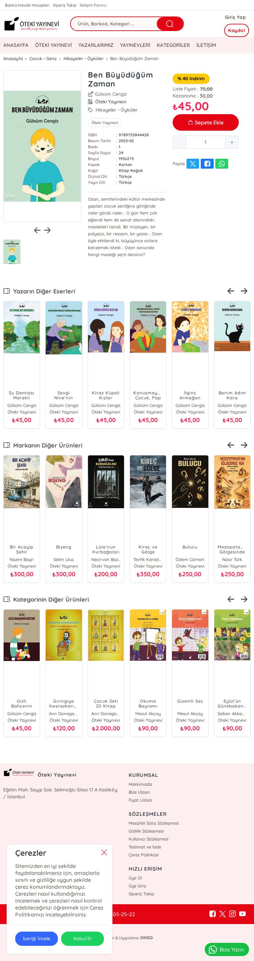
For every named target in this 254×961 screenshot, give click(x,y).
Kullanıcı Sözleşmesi (148, 839)
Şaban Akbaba (232, 713)
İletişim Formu (93, 5)
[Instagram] (232, 914)
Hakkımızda (140, 784)
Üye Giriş (137, 885)
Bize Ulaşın (139, 792)
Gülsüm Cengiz (111, 94)
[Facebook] (213, 914)
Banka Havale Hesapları (27, 5)
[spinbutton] (206, 142)
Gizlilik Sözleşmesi (146, 831)
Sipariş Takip (64, 5)
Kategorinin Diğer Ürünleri (49, 599)
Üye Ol (135, 877)
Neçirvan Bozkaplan (106, 559)
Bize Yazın (232, 949)
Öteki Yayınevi (105, 122)
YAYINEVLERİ (135, 45)
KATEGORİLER (173, 45)
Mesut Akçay (148, 713)
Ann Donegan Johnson (63, 713)
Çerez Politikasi (144, 854)
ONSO (146, 937)
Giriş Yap (235, 17)
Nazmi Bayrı (22, 559)
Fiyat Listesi (140, 800)
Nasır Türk (232, 559)
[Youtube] (242, 914)
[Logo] (31, 23)
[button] (179, 142)
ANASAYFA (15, 45)
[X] (223, 914)
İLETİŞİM (206, 45)
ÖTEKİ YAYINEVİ (53, 45)
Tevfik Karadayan (148, 559)
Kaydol (236, 30)
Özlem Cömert (190, 559)
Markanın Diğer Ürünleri (46, 445)
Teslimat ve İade (145, 846)
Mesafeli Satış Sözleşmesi (154, 823)
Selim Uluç (64, 559)
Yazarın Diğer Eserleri (42, 291)
